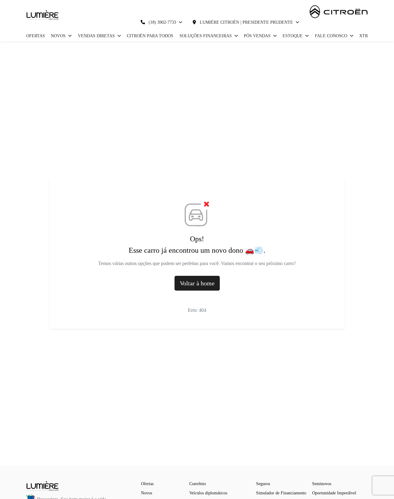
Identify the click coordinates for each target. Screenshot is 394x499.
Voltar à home (197, 283)
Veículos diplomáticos (208, 493)
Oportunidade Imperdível (334, 493)
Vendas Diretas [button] (97, 36)
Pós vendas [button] (258, 36)
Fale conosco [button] (331, 36)
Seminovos (321, 483)
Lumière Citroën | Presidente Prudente (246, 22)
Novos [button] (59, 36)
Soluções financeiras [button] (206, 36)
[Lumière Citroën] (42, 15)
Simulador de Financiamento (281, 493)
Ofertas (35, 36)
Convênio (197, 483)
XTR (363, 36)
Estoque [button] (293, 36)
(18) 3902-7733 (162, 22)
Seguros (263, 483)
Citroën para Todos (150, 36)
